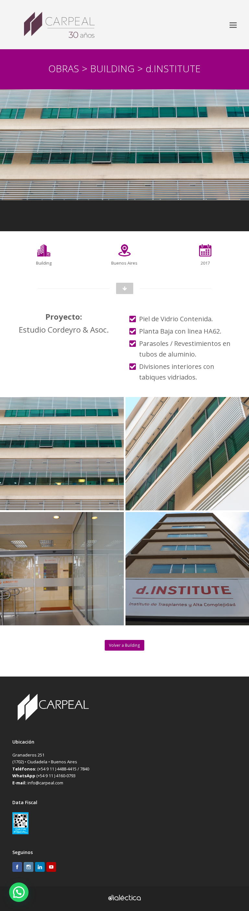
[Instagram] (28, 868)
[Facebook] (17, 868)
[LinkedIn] (40, 868)
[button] (233, 24)
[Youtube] (51, 868)
